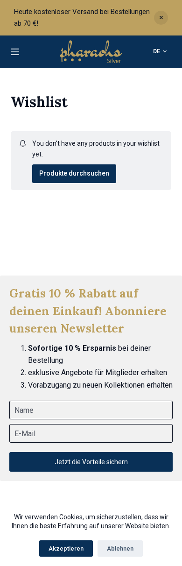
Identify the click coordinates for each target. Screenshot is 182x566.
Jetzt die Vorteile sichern (91, 462)
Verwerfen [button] (161, 18)
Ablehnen (120, 548)
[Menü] (15, 52)
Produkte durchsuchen (74, 173)
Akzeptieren (66, 548)
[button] (160, 52)
